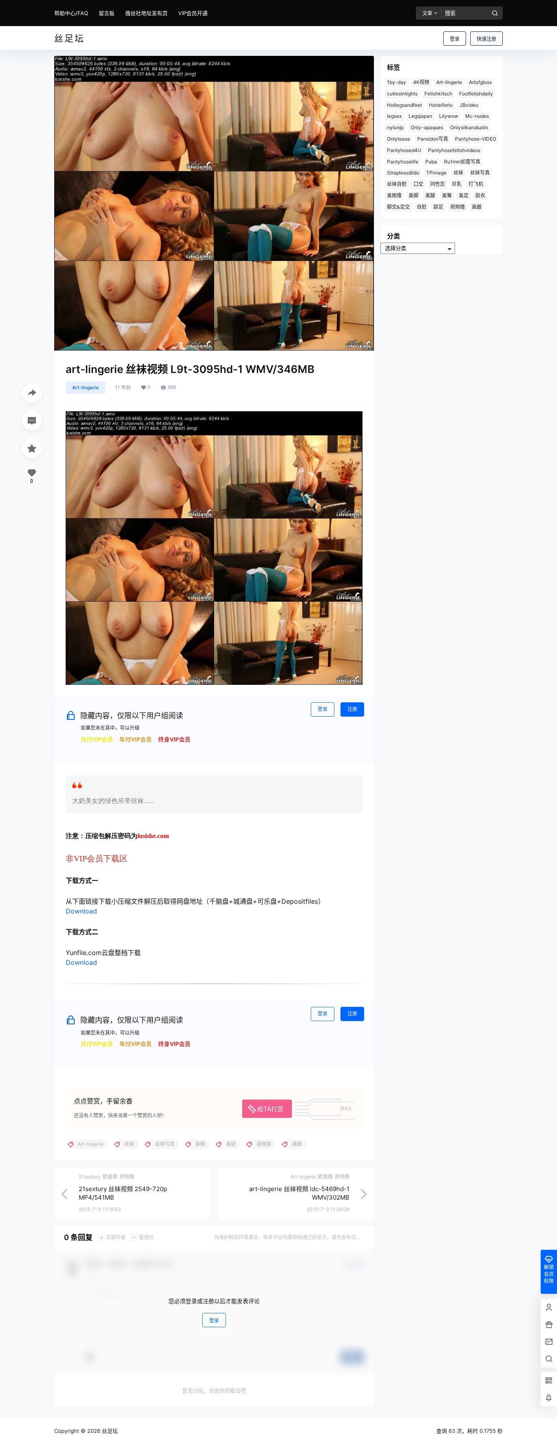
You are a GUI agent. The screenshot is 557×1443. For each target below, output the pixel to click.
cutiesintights (402, 93)
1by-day (396, 82)
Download (81, 911)
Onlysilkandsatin (469, 127)
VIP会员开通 (193, 13)
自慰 (422, 207)
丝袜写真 (480, 173)
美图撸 (394, 195)
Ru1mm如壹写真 (462, 162)
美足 (464, 195)
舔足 (438, 207)
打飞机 (476, 184)
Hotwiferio (441, 105)
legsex (394, 116)
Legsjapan (420, 116)
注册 (352, 709)
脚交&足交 (398, 207)
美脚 (413, 195)
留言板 (107, 13)
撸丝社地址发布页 (146, 13)
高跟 (477, 207)
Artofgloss (480, 82)
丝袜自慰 (397, 184)
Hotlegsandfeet (404, 105)
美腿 (430, 195)
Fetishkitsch (438, 93)
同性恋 (437, 184)
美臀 (447, 195)
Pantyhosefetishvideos (454, 150)
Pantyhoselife (402, 162)
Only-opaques (427, 127)
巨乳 (457, 184)
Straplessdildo (403, 173)
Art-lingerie (85, 387)
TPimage (436, 173)
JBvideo (469, 105)
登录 (455, 39)
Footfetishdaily (476, 93)
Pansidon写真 (432, 139)
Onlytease (398, 139)
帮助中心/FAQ (71, 13)
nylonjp (395, 127)
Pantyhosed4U (404, 150)
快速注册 (486, 39)
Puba (431, 162)
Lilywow (448, 116)
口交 (418, 184)
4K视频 (421, 82)
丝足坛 (109, 1431)
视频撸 (457, 207)
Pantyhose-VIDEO (475, 139)
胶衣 (480, 195)
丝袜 (458, 173)
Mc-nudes (477, 116)
